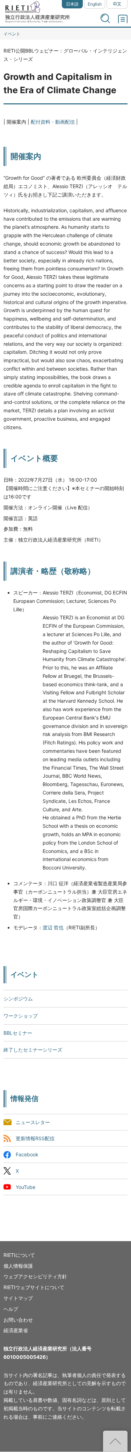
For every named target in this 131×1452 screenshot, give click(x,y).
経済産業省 (15, 1330)
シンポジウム (18, 999)
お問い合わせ (18, 1320)
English (95, 4)
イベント (11, 33)
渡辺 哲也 (53, 927)
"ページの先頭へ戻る (115, 1441)
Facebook (27, 1155)
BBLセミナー (17, 1033)
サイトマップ (18, 1298)
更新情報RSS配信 (35, 1139)
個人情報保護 (18, 1266)
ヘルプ (10, 1309)
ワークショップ (20, 1016)
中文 (117, 4)
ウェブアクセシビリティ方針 (35, 1276)
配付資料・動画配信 (53, 122)
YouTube (25, 1187)
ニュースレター (33, 1123)
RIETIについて (19, 1255)
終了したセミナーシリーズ (32, 1050)
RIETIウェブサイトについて (33, 1287)
